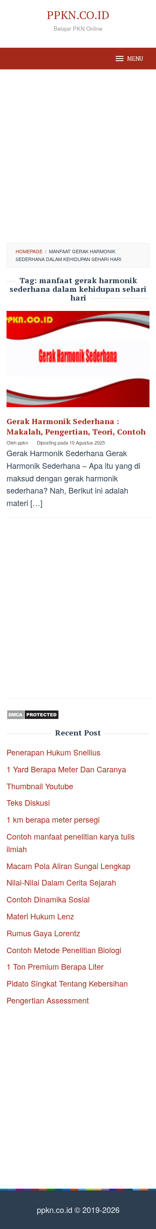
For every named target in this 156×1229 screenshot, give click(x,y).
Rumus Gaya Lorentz (43, 932)
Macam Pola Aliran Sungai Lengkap (68, 865)
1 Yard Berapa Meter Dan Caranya (66, 769)
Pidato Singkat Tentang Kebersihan (67, 983)
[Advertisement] (78, 156)
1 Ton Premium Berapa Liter (55, 966)
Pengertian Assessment (47, 1000)
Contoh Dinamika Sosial (48, 899)
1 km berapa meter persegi (53, 819)
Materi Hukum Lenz (40, 916)
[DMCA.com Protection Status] (32, 713)
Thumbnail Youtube (39, 785)
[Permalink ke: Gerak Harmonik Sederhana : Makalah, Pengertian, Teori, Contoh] (78, 362)
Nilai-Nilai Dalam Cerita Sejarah (61, 882)
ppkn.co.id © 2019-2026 (78, 1209)
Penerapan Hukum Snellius (53, 752)
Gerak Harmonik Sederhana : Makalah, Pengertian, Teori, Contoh (76, 426)
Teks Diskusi (28, 802)
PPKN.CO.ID (78, 14)
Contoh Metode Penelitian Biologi (63, 949)
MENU (135, 58)
